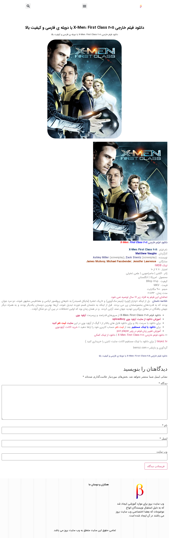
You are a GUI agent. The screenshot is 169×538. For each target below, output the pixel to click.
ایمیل (163, 438)
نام (164, 425)
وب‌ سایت (161, 451)
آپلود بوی (81, 315)
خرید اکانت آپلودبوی (66, 327)
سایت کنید (62, 323)
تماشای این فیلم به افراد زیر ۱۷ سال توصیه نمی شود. (138, 297)
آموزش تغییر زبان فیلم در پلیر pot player (139, 331)
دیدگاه (163, 383)
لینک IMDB (161, 265)
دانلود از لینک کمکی (104, 335)
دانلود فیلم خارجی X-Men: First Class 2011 (141, 335)
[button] (84, 6)
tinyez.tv (162, 341)
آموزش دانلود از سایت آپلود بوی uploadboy (136, 319)
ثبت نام (120, 327)
